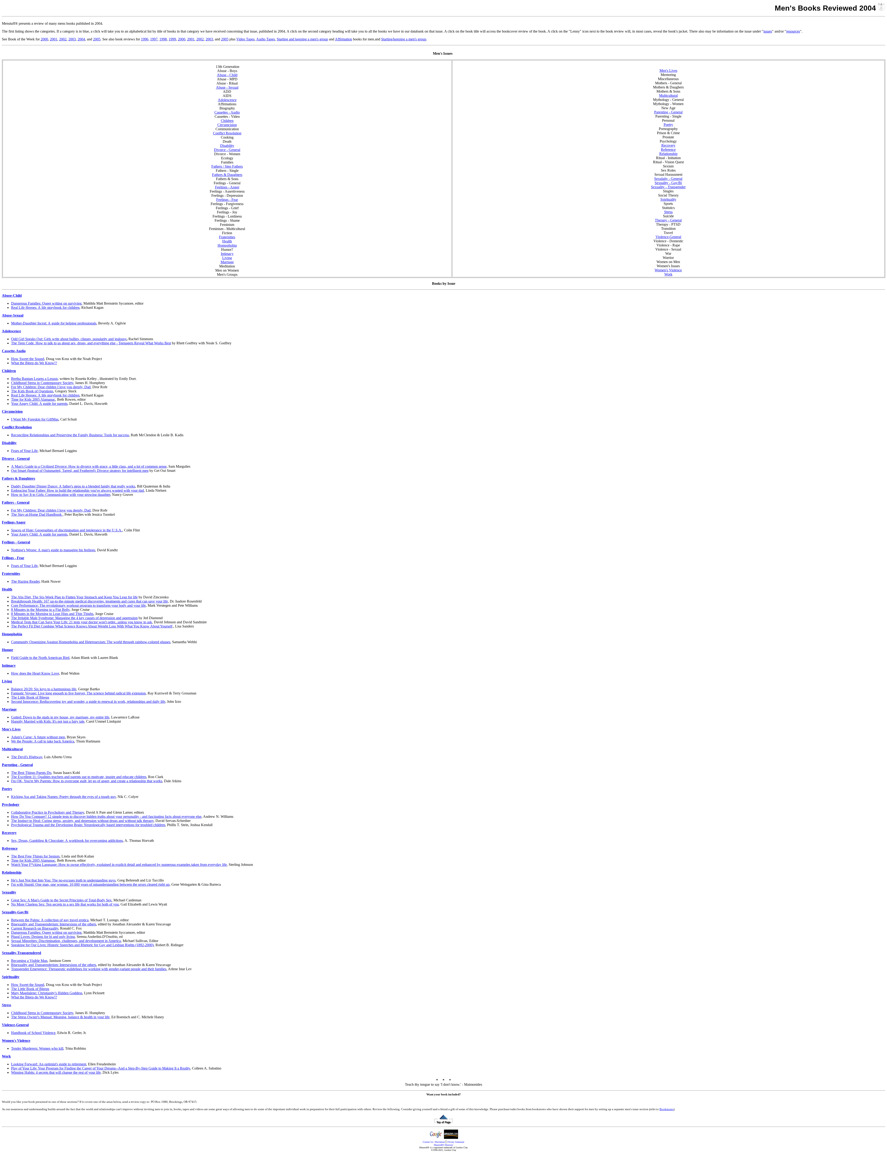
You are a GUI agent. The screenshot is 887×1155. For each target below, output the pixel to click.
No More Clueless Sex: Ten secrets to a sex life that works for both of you (65, 904)
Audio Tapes (265, 39)
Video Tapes (245, 39)
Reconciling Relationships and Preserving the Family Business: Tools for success (70, 435)
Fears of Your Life (24, 451)
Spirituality (668, 199)
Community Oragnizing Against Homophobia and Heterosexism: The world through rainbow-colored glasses (90, 642)
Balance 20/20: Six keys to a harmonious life (43, 689)
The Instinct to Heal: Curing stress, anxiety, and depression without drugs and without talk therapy (82, 821)
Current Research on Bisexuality (34, 928)
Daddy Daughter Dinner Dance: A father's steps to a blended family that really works (73, 486)
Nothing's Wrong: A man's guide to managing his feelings (53, 550)
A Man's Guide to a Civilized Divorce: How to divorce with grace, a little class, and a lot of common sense (89, 466)
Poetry (668, 125)
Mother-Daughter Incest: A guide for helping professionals (53, 323)
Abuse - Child (227, 75)
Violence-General (668, 237)
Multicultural (668, 95)
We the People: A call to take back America (42, 741)
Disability (227, 146)
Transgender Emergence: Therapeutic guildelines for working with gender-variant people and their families (88, 969)
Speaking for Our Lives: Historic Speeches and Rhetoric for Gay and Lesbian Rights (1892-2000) (82, 945)
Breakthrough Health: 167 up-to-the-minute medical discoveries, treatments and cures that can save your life (89, 601)
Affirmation (343, 39)
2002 (63, 39)
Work (668, 274)
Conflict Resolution (227, 133)
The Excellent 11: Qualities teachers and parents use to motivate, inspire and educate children (78, 777)
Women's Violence (668, 270)
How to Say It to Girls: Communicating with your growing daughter (60, 495)
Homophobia (227, 245)
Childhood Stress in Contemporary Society (42, 383)
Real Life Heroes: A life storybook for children (45, 307)
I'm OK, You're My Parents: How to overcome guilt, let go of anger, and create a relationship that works (86, 781)
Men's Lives (668, 71)
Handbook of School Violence (33, 1033)
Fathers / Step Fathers (227, 166)
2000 (44, 39)
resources (793, 31)
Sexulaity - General (668, 179)
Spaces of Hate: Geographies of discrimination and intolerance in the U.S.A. (66, 530)
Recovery (668, 145)
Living (227, 258)
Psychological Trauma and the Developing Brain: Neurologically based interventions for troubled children (88, 825)
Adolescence (227, 100)
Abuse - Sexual (227, 87)
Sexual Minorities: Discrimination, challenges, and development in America (66, 941)
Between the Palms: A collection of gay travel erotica (49, 920)
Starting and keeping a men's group (302, 39)
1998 (163, 39)
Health (227, 241)
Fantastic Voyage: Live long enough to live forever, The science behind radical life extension (78, 693)
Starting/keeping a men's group (403, 39)
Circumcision (227, 125)
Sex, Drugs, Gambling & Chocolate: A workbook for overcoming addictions (67, 841)
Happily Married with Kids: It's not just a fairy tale (47, 721)
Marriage (227, 262)
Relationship (668, 154)
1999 (172, 39)
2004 (81, 39)
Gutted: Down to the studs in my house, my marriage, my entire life (60, 717)
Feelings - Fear (227, 200)
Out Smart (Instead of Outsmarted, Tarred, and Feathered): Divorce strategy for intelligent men (80, 471)
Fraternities (227, 237)
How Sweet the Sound (27, 359)
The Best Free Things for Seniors (35, 856)
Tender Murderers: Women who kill (37, 1048)
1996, (145, 39)
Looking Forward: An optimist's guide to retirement (48, 1064)
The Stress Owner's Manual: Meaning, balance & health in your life (60, 1017)
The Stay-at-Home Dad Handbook (37, 514)
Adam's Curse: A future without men (38, 737)
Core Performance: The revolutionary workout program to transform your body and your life (78, 605)
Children (227, 121)
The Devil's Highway (26, 757)
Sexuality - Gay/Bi (668, 183)
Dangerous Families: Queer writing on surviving (46, 303)
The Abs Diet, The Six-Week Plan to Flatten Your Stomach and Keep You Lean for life (74, 597)
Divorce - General (227, 150)
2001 (53, 39)
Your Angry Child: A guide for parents (39, 404)
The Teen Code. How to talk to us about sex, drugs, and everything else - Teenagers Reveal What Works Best (91, 343)
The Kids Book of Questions (32, 391)
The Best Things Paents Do (31, 773)
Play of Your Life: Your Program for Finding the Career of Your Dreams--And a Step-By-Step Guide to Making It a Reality (100, 1068)
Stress (668, 212)
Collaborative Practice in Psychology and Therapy (47, 812)
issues (767, 31)
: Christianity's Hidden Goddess (46, 993)
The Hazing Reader (25, 581)
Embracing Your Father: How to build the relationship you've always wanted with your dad (77, 490)
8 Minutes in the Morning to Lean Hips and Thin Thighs (52, 614)
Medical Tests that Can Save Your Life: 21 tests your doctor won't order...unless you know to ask (81, 622)
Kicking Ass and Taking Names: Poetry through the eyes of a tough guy (63, 797)
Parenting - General (668, 112)
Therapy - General (668, 220)
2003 (72, 39)
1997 (154, 39)
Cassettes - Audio (227, 112)
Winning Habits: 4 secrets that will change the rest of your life (56, 1072)
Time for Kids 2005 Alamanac (33, 399)
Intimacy (227, 254)
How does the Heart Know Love (35, 673)
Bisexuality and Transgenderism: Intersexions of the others (53, 924)
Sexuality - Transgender (668, 187)
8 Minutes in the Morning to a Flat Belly (40, 610)
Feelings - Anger (227, 187)
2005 (96, 39)
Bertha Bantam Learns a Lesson (34, 379)
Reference (668, 150)
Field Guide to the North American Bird (40, 658)
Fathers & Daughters (227, 175)
